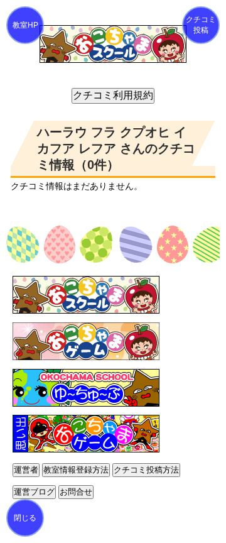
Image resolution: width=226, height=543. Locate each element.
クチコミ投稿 (201, 25)
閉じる (25, 517)
